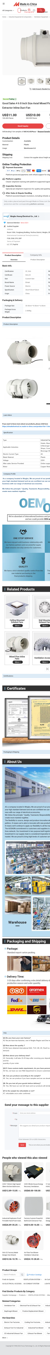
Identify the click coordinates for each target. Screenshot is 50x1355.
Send (22, 1145)
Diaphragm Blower (11, 1311)
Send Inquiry (23, 126)
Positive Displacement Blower (33, 1311)
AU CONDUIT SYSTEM (31, 1283)
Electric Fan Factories (12, 1322)
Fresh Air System (8, 1279)
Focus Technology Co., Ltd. (29, 1346)
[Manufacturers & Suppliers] (25, 4)
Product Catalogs (35, 1275)
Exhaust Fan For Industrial (13, 1328)
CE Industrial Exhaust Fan (13, 1333)
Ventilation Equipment (41, 17)
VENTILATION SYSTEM (31, 1279)
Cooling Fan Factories (32, 1322)
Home (4, 17)
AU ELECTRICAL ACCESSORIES (13, 1283)
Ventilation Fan (9, 1305)
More (4, 1338)
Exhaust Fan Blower (35, 1333)
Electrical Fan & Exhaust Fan (30, 1305)
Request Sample (44, 131)
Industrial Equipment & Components (20, 17)
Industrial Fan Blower (35, 1328)
